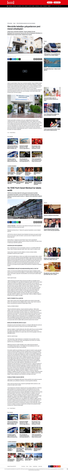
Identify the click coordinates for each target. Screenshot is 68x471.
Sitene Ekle (40, 466)
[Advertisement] (52, 31)
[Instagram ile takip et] (57, 466)
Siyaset (26, 6)
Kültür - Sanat (31, 6)
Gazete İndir (57, 2)
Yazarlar (37, 6)
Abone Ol (50, 2)
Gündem (10, 6)
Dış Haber (19, 6)
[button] (37, 59)
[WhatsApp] (17, 59)
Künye (27, 466)
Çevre (41, 6)
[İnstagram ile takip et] (53, 6)
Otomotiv (45, 6)
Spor (23, 6)
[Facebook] (8, 59)
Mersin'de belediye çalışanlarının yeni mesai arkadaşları (26, 23)
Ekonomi (14, 6)
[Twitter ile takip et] (57, 6)
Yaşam (49, 6)
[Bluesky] (13, 59)
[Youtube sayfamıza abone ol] (59, 6)
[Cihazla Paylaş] (20, 59)
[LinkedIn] (15, 59)
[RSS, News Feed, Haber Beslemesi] (59, 466)
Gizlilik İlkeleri (35, 466)
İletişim (30, 466)
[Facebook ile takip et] (55, 6)
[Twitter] (11, 59)
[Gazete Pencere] (10, 2)
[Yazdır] (34, 59)
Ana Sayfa (10, 23)
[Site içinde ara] (60, 6)
